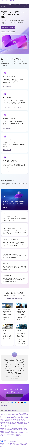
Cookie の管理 (13, 444)
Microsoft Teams (4, 429)
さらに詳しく (25, 5)
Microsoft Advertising (12, 428)
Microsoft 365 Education (10, 422)
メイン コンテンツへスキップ (7, 0)
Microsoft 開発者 (12, 429)
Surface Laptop (9, 413)
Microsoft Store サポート (12, 417)
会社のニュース (18, 434)
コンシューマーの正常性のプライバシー (9, 443)
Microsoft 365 (3, 428)
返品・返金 (20, 417)
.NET (13, 410)
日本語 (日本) (3, 440)
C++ (16, 410)
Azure (16, 426)
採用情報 (12, 434)
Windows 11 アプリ (6, 416)
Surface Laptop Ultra (18, 413)
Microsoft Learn (19, 429)
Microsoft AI (3, 426)
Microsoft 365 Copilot (22, 428)
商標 (23, 444)
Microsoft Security (10, 426)
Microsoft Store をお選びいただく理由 (10, 419)
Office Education (20, 422)
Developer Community (6, 408)
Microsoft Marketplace (5, 432)
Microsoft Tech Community (22, 431)
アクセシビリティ (20, 435)
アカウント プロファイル (17, 416)
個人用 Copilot (7, 414)
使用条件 (19, 444)
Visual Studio (8, 410)
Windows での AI (15, 414)
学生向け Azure (6, 425)
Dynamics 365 (21, 426)
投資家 (13, 435)
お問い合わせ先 (23, 443)
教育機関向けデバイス (10, 420)
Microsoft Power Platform (17, 432)
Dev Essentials (4, 405)
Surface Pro (2, 413)
